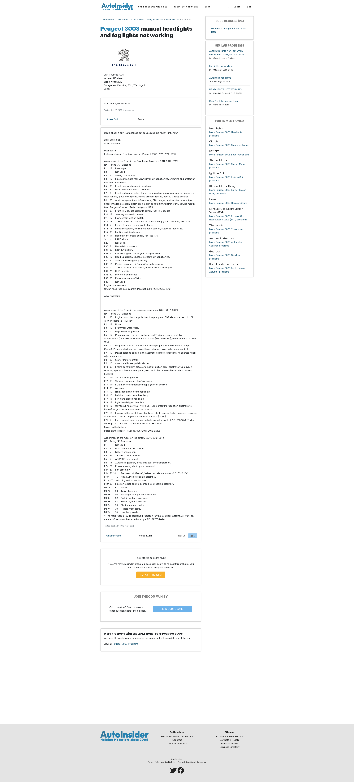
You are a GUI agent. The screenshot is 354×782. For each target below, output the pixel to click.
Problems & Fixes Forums (229, 736)
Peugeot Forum (155, 19)
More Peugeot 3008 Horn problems (228, 203)
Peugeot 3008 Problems (125, 643)
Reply (181, 535)
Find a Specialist (229, 743)
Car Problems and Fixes (152, 7)
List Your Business (177, 743)
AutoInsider (108, 19)
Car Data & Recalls (229, 739)
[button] (227, 6)
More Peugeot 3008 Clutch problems (228, 145)
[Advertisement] (177, 67)
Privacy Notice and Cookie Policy (162, 762)
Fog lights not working (220, 66)
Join (248, 7)
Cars (208, 7)
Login (237, 7)
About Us (177, 739)
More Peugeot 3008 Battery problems (229, 154)
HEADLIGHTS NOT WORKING (225, 89)
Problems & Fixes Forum (131, 19)
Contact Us (201, 762)
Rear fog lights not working (223, 101)
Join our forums (172, 609)
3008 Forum (172, 19)
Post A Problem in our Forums (177, 736)
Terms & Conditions (186, 762)
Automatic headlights (220, 77)
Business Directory (186, 7)
